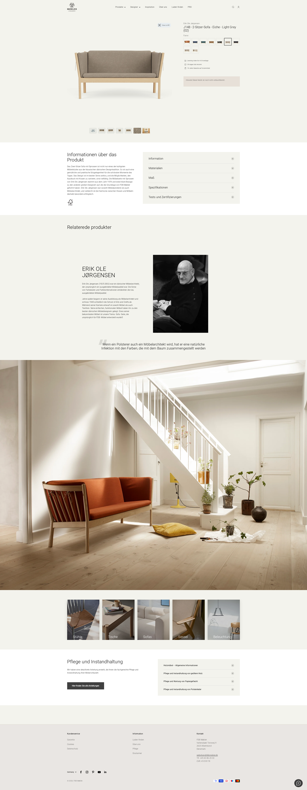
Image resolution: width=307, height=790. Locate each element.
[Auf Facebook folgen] (81, 772)
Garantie (71, 740)
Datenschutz (72, 749)
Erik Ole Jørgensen (191, 23)
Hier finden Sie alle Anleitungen (85, 686)
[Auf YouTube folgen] (99, 772)
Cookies (70, 744)
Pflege (135, 749)
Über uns (163, 7)
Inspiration (149, 7)
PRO (190, 7)
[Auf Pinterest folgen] (93, 772)
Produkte (119, 7)
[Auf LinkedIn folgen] (105, 772)
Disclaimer (137, 753)
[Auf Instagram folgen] (87, 772)
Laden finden (177, 7)
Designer (134, 7)
